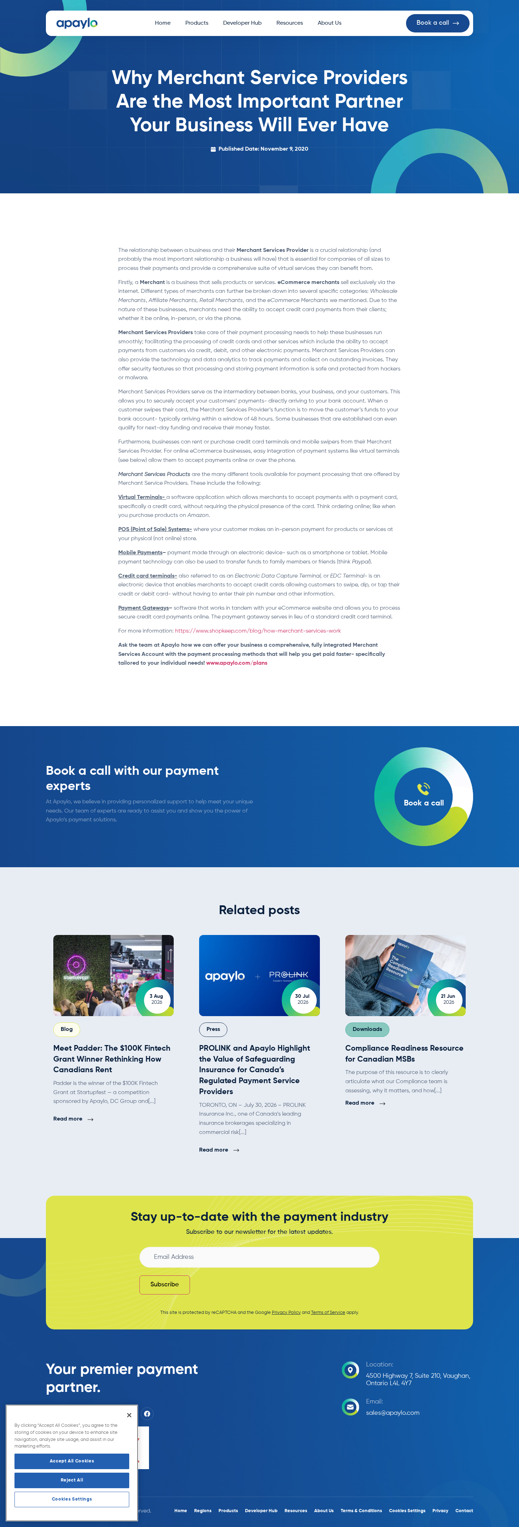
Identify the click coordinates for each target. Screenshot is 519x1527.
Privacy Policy (286, 1312)
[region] (72, 1463)
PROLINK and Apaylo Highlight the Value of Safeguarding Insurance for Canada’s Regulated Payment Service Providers (254, 1070)
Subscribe (164, 1284)
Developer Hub (242, 23)
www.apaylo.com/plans (236, 663)
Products (196, 23)
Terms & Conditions (361, 1511)
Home (163, 23)
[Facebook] (147, 1413)
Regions (202, 1511)
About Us (329, 23)
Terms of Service (328, 1312)
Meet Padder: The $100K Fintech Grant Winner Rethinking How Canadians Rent (112, 1059)
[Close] (129, 1415)
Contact (464, 1511)
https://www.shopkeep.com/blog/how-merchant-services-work (258, 631)
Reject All (72, 1480)
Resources (289, 23)
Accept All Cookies (72, 1461)
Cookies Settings (72, 1499)
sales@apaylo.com (392, 1413)
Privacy (440, 1511)
